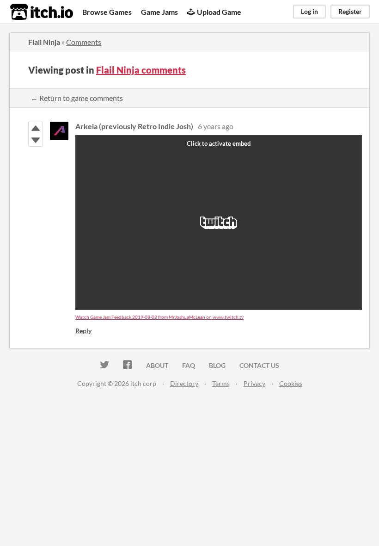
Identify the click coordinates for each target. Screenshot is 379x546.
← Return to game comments (77, 97)
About (157, 365)
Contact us (259, 365)
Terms (221, 383)
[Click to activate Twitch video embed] (218, 222)
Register (350, 11)
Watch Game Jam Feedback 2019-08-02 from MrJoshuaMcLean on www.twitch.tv (159, 317)
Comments (83, 41)
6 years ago (215, 126)
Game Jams (159, 11)
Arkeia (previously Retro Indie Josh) (134, 126)
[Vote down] (36, 140)
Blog (217, 365)
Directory (184, 383)
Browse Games (107, 11)
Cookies (290, 383)
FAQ (188, 365)
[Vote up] (36, 128)
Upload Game (219, 11)
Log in (309, 11)
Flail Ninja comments (141, 69)
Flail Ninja (44, 41)
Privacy (254, 383)
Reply (83, 331)
